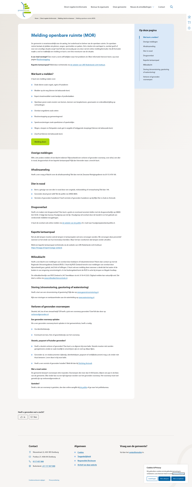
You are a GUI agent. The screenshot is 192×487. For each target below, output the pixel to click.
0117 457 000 (38, 461)
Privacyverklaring (54, 480)
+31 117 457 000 (48, 466)
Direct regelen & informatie (75, 7)
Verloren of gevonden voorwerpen (151, 78)
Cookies (81, 452)
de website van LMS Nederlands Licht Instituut (87, 65)
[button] (189, 16)
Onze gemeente (119, 7)
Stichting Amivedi (85, 363)
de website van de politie (71, 223)
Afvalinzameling (149, 46)
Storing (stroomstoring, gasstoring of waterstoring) (156, 70)
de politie (83, 387)
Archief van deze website (87, 465)
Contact (161, 7)
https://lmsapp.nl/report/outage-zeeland (46, 248)
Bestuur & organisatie (100, 7)
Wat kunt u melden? (151, 37)
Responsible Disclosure (87, 461)
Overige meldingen (150, 42)
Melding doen (40, 142)
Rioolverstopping (43, 59)
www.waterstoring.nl (86, 297)
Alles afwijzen (164, 479)
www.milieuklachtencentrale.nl (55, 278)
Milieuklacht (147, 65)
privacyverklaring (178, 474)
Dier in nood (147, 51)
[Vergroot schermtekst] (189, 22)
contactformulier (135, 452)
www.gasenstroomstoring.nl (87, 292)
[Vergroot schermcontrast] (189, 28)
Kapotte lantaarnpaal (151, 60)
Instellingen (152, 479)
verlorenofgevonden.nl (39, 314)
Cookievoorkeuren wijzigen (37, 480)
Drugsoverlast (148, 55)
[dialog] (166, 473)
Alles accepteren (178, 479)
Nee (35, 417)
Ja (24, 417)
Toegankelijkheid (84, 456)
